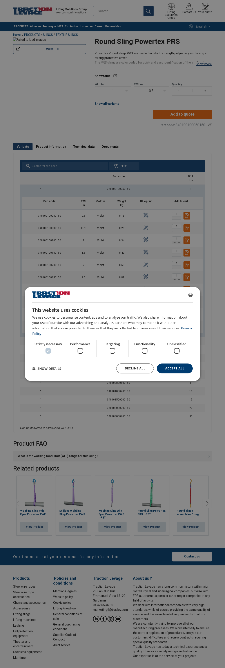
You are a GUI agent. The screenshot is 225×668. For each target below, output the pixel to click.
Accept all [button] (174, 368)
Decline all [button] (135, 368)
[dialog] (112, 334)
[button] (46, 368)
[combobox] (190, 295)
